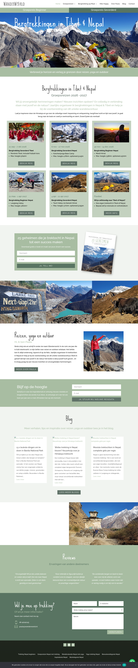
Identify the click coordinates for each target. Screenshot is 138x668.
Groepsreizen (68, 4)
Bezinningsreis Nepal (76, 657)
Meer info (111, 213)
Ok (124, 665)
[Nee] (135, 665)
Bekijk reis (26, 163)
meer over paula (26, 369)
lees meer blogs (69, 492)
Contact (132, 4)
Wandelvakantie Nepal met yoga (73, 654)
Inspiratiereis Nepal (61, 657)
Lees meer (20, 479)
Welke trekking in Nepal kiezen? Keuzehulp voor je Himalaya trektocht (67, 450)
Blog (124, 4)
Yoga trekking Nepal (93, 654)
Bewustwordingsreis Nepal (111, 654)
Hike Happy (104, 4)
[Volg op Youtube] (69, 644)
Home (58, 4)
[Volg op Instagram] (73, 644)
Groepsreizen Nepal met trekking (49, 654)
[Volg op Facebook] (65, 644)
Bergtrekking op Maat (86, 4)
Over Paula (115, 4)
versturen (115, 632)
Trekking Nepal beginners (26, 654)
